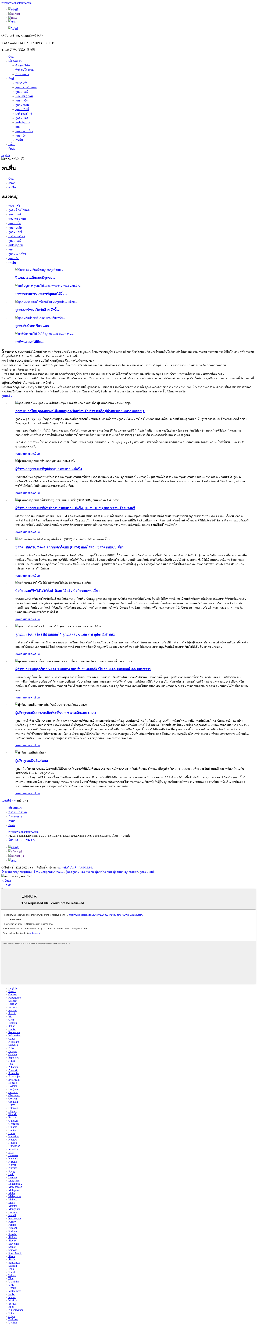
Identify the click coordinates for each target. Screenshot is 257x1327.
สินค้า (12, 78)
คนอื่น (19, 139)
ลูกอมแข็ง (21, 100)
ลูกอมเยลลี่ (21, 91)
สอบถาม (20, 453)
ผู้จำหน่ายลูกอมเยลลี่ (125, 871)
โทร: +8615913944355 (21, 840)
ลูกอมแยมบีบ (147, 871)
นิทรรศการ (22, 74)
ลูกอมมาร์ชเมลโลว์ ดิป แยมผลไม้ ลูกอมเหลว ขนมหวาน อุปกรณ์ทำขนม (65, 634)
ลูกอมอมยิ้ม (22, 104)
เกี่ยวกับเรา (15, 61)
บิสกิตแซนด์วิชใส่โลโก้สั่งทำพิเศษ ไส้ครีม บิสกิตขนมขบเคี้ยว (57, 591)
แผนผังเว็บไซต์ (67, 867)
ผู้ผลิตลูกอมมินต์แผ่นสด (31, 760)
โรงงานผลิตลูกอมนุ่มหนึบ (17, 871)
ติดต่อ (11, 148)
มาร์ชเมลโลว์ (23, 113)
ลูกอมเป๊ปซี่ (22, 109)
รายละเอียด (33, 453)
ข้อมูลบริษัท (22, 65)
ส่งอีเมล (6, 880)
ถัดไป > (8, 800)
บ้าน (11, 56)
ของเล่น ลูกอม (24, 96)
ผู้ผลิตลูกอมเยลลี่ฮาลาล (80, 871)
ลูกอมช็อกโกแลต (26, 87)
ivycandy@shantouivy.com (16, 2)
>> (14, 800)
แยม (18, 126)
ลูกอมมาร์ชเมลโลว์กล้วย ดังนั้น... (38, 310)
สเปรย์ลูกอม (22, 122)
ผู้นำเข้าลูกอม (103, 871)
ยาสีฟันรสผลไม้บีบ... (29, 342)
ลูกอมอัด (20, 135)
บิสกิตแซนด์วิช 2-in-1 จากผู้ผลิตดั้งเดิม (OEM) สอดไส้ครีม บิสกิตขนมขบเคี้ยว (69, 547)
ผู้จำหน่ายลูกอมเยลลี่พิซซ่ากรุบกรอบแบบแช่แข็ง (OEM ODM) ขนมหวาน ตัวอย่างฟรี (75, 508)
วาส (8, 885)
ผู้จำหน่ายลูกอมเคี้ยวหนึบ (49, 871)
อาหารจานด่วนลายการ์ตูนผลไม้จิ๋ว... (41, 294)
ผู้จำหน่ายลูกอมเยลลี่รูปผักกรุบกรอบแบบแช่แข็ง (48, 469)
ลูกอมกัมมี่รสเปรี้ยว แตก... (33, 326)
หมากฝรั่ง (21, 83)
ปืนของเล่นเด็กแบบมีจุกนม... (35, 278)
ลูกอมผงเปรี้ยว (24, 131)
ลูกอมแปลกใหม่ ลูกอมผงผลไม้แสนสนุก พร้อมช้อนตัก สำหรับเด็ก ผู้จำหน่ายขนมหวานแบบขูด (80, 411)
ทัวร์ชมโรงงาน (24, 69)
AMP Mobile (86, 867)
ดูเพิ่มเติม (6, 395)
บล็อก (11, 144)
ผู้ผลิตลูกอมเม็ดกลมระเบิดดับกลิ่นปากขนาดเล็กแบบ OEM (55, 713)
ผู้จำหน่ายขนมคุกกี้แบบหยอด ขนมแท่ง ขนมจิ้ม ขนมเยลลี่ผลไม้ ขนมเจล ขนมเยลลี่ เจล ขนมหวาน (83, 669)
